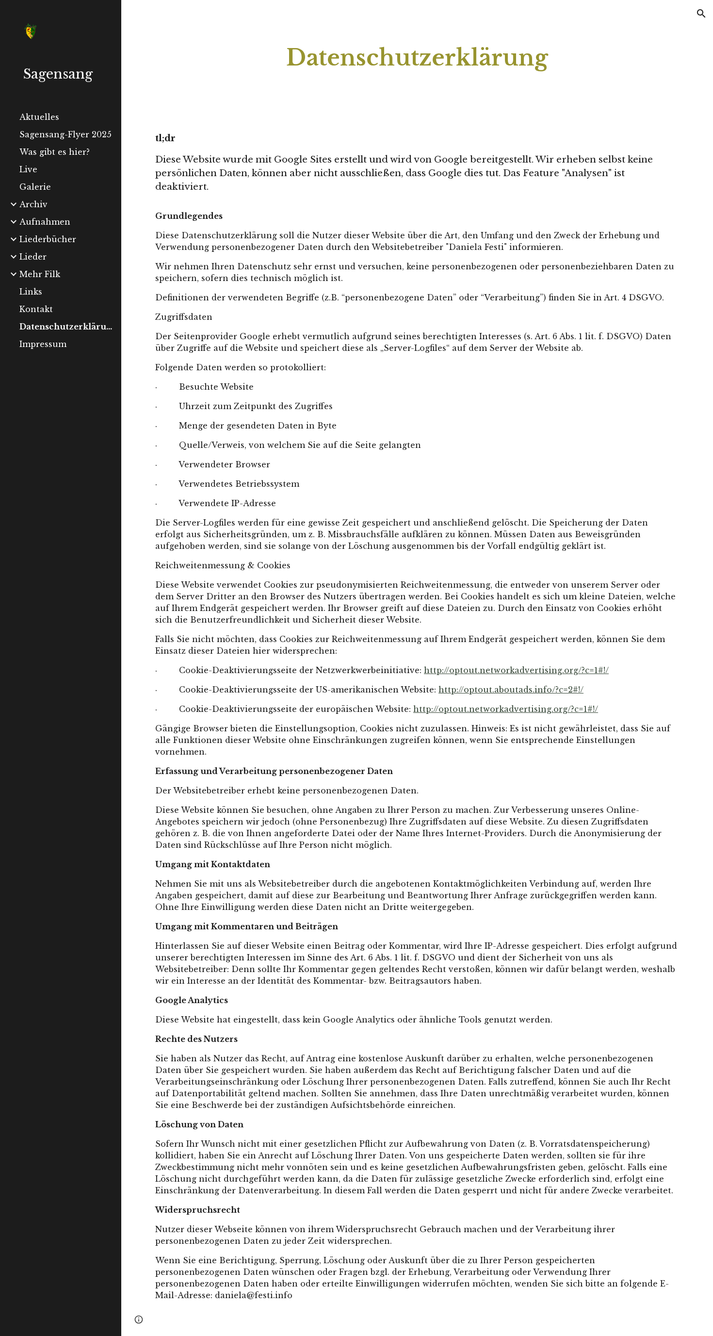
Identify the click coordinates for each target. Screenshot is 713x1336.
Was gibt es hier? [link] (54, 152)
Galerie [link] (35, 187)
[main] (417, 58)
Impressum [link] (42, 344)
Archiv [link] (33, 204)
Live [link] (28, 169)
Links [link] (30, 292)
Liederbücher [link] (47, 239)
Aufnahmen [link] (44, 222)
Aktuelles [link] (39, 117)
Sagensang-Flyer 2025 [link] (65, 134)
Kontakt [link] (36, 309)
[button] (701, 13)
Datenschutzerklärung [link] (67, 326)
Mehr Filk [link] (39, 274)
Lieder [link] (33, 257)
